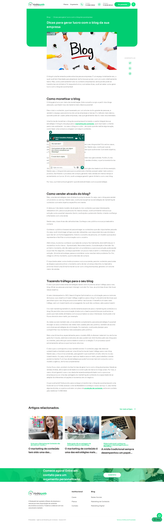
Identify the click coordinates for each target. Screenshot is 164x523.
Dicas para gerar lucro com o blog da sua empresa (72, 17)
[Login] (133, 4)
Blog (48, 17)
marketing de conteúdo (84, 124)
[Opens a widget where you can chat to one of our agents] (157, 519)
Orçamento (74, 4)
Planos (65, 4)
